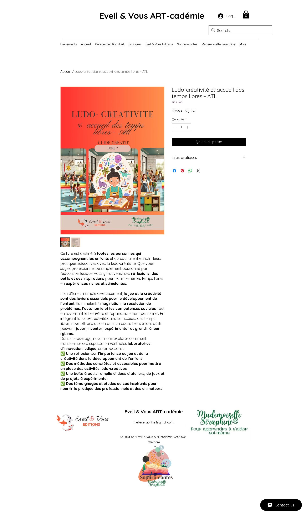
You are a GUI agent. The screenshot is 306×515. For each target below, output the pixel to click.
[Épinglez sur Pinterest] (182, 170)
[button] (246, 14)
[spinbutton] (181, 127)
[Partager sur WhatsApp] (190, 170)
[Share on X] (198, 170)
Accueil (65, 71)
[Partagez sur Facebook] (174, 170)
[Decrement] (175, 127)
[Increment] (187, 127)
